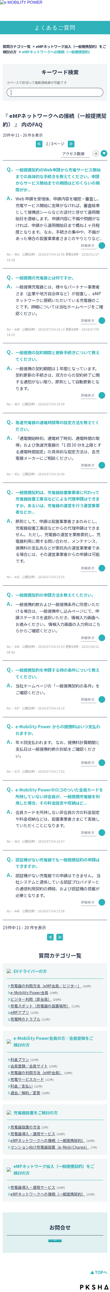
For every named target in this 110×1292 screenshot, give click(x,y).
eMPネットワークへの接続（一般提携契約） (52, 1140)
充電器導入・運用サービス (37, 1133)
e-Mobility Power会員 (34, 992)
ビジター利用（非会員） (35, 999)
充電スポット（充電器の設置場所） (45, 1006)
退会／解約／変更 (30, 1092)
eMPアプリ (24, 1012)
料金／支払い (26, 1086)
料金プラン (24, 1059)
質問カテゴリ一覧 (16, 46)
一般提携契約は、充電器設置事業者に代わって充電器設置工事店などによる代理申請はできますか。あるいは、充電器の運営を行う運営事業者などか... (57, 502)
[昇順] (96, 153)
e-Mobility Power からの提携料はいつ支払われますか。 (57, 729)
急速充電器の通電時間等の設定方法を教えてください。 (57, 425)
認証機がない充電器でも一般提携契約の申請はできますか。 (57, 863)
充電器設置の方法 (29, 1127)
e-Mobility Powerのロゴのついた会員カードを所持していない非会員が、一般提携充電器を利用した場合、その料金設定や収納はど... (59, 796)
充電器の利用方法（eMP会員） (41, 1072)
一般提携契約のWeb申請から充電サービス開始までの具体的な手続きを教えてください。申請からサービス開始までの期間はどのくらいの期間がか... (57, 179)
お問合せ (55, 1240)
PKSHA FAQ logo (94, 1287)
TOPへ (101, 1272)
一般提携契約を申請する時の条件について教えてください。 (57, 673)
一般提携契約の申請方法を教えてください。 (55, 595)
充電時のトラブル (30, 1019)
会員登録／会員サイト (33, 1066)
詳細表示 (88, 245)
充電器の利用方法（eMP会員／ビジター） (50, 985)
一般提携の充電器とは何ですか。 (45, 278)
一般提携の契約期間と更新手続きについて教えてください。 (57, 355)
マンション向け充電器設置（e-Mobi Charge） (53, 1147)
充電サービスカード (32, 1079)
